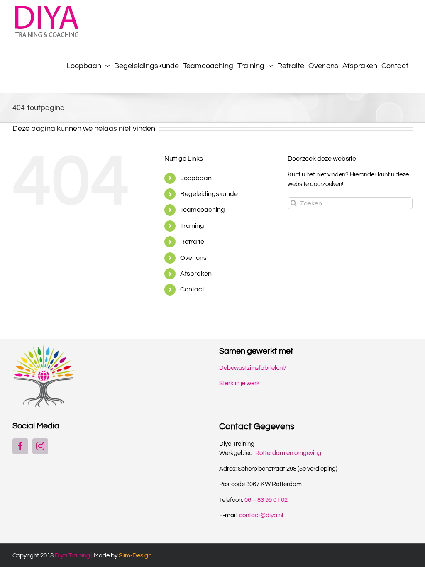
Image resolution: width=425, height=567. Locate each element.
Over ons (193, 257)
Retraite (192, 241)
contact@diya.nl (261, 515)
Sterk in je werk (239, 383)
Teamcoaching (202, 209)
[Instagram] (40, 446)
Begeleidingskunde (209, 194)
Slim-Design (135, 555)
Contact (192, 289)
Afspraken (196, 273)
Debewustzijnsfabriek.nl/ (252, 368)
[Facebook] (20, 446)
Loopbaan (196, 178)
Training (192, 225)
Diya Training (72, 555)
